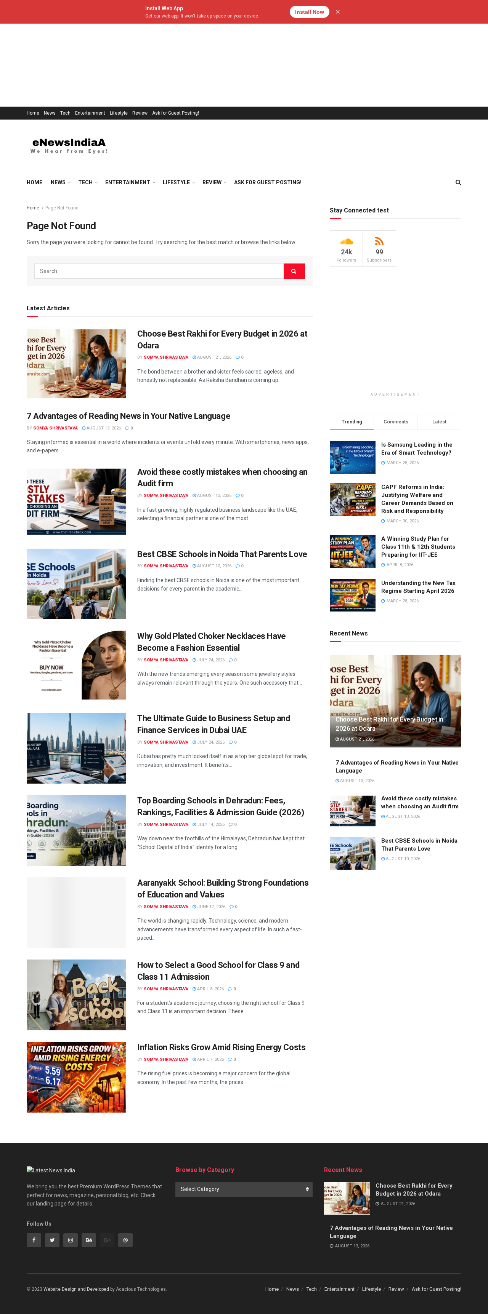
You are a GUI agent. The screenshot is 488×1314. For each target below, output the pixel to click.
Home (33, 113)
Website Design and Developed (76, 1289)
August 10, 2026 (213, 566)
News (50, 113)
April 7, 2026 (210, 1059)
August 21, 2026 (213, 357)
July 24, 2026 (210, 660)
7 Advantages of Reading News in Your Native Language (128, 416)
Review (140, 113)
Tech (65, 113)
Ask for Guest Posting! (175, 113)
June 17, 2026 (210, 906)
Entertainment (90, 113)
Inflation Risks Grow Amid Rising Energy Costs (221, 1047)
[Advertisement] (229, 53)
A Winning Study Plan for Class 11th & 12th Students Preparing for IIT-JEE (418, 546)
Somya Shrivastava (166, 357)
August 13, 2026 (103, 428)
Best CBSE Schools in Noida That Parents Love (222, 554)
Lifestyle (119, 113)
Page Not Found (62, 208)
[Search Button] (294, 271)
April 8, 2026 (210, 989)
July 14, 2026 (210, 824)
